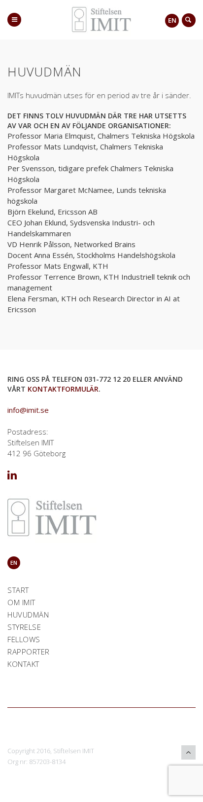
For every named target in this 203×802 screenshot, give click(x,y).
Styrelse (24, 627)
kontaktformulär (63, 389)
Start (18, 590)
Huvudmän (28, 615)
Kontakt (23, 664)
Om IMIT (21, 602)
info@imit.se (28, 410)
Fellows (23, 639)
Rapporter (28, 651)
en (172, 20)
